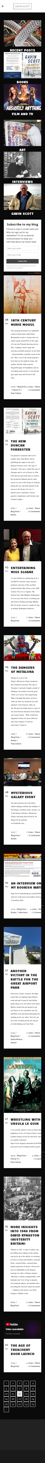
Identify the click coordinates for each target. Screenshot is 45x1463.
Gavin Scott (22, 213)
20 (6, 1404)
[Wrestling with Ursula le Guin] (22, 1085)
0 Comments (34, 390)
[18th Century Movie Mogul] (22, 294)
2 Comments (38, 912)
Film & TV (16, 390)
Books (22, 82)
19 (33, 1399)
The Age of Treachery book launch (22, 1349)
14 (33, 1393)
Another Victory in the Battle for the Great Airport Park (24, 979)
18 (26, 1399)
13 (26, 1393)
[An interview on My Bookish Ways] (22, 865)
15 (6, 1399)
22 (19, 1404)
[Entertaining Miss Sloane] (22, 545)
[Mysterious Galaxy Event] (22, 772)
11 (13, 1393)
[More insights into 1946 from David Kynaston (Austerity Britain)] (22, 1198)
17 (19, 1399)
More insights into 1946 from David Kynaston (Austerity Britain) (24, 1235)
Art (22, 150)
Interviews (22, 181)
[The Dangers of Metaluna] (22, 648)
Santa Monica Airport (16, 1041)
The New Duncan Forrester (20, 445)
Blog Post (22, 387)
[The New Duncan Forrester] (22, 421)
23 (26, 1404)
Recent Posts (22, 50)
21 (13, 1404)
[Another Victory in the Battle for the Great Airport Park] (22, 945)
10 (6, 1393)
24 (33, 1404)
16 (13, 1399)
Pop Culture (16, 393)
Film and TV (22, 114)
